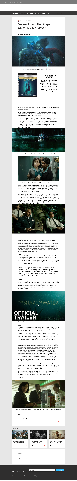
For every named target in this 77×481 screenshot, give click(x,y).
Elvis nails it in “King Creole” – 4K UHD (37, 442)
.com (35, 475)
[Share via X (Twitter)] (20, 418)
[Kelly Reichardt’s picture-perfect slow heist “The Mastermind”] (57, 434)
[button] (52, 13)
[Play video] (38, 306)
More (48, 13)
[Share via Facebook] (18, 418)
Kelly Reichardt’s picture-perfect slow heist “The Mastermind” (56, 442)
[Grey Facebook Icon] (14, 475)
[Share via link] (26, 418)
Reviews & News (15, 13)
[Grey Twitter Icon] (13, 475)
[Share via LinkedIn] (23, 418)
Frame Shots (37, 13)
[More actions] (58, 21)
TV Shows (43, 13)
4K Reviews (22, 13)
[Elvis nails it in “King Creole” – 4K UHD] (38, 434)
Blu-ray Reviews (30, 13)
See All (63, 428)
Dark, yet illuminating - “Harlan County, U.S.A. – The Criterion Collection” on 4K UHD (20, 442)
